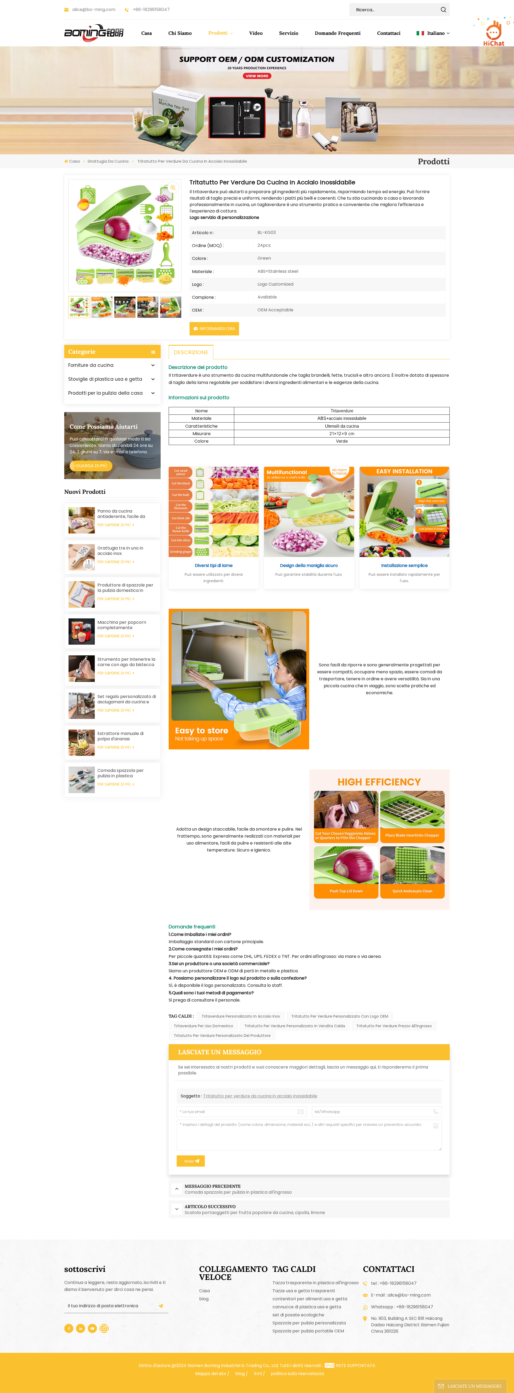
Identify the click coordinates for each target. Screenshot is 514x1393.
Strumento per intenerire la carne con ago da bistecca (126, 662)
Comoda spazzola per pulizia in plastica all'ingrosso (120, 773)
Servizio (288, 33)
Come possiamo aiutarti (104, 426)
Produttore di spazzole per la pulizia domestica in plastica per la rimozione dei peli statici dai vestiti (125, 587)
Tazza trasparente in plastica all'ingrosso (316, 1283)
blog (204, 1299)
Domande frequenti (338, 33)
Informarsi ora (217, 329)
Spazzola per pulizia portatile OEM (308, 1331)
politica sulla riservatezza (297, 1373)
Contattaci (388, 33)
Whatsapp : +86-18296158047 (402, 1307)
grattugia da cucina (108, 161)
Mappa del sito (210, 1373)
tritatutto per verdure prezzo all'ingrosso (394, 1026)
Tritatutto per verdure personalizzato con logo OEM (339, 1016)
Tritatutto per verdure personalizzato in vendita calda (294, 1026)
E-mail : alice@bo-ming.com (401, 1295)
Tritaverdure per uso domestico (203, 1026)
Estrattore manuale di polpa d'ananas (120, 736)
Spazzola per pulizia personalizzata (309, 1323)
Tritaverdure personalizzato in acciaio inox (241, 1016)
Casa (146, 33)
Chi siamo (180, 33)
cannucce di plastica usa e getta (307, 1307)
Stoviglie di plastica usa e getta (105, 379)
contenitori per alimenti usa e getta (310, 1299)
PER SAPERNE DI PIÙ (114, 525)
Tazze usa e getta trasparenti (304, 1291)
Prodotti (218, 33)
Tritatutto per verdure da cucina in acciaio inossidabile (260, 1096)
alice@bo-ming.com (93, 9)
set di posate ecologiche (298, 1315)
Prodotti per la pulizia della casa (105, 393)
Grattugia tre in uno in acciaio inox (120, 551)
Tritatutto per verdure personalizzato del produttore (222, 1035)
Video (256, 33)
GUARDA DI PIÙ (91, 466)
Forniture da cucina (91, 365)
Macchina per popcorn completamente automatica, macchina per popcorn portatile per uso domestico (125, 625)
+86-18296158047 (151, 9)
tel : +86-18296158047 (394, 1283)
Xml (258, 1373)
